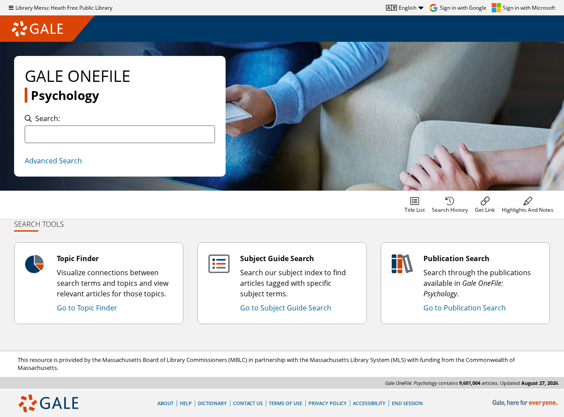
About (165, 403)
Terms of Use (285, 403)
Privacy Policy (327, 403)
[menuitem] (415, 204)
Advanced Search (53, 161)
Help (186, 403)
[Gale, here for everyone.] (526, 403)
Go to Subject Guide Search (285, 308)
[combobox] (120, 134)
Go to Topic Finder (87, 308)
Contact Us (248, 403)
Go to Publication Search (464, 308)
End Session (407, 403)
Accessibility (369, 403)
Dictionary (212, 403)
